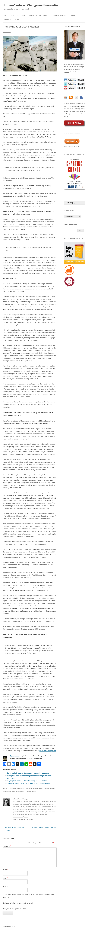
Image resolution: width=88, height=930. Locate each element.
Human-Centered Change (38, 15)
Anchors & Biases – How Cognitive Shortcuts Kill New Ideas (28, 783)
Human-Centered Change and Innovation (31, 5)
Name (5, 870)
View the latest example (71, 146)
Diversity (9, 791)
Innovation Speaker (18, 15)
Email (5, 878)
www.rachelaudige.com (47, 751)
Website (5, 886)
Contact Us (7, 20)
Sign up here (14, 756)
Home (4, 15)
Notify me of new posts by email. (14, 909)
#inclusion (43, 788)
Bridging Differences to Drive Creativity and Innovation (26, 781)
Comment (7, 846)
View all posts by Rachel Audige (24, 819)
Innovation (28, 788)
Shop (17, 20)
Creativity (21, 788)
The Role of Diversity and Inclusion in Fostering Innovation (28, 773)
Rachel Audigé (17, 801)
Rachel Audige (31, 791)
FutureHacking (78, 67)
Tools (73, 15)
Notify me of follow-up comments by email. (18, 903)
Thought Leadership (59, 15)
